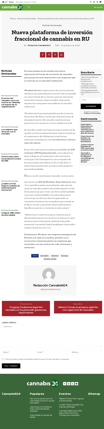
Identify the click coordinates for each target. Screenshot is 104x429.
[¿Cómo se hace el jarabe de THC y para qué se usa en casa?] (98, 147)
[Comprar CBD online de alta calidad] (11, 200)
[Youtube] (100, 2)
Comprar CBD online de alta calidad (10, 214)
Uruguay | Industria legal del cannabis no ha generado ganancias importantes (25, 310)
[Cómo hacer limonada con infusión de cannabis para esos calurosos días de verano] (98, 126)
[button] (29, 7)
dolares (55, 256)
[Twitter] (97, 2)
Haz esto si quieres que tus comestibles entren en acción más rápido (42, 400)
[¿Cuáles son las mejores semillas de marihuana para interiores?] (11, 171)
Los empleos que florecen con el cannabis (9, 131)
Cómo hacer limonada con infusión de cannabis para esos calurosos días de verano (87, 128)
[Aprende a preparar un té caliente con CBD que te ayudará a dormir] (98, 155)
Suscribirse (91, 106)
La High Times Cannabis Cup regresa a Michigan (71, 406)
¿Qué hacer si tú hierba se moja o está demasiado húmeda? (41, 409)
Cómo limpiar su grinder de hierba (41, 416)
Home (13, 18)
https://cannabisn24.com (50, 289)
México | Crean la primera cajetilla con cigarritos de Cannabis (78, 308)
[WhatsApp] (61, 54)
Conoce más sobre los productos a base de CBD (11, 158)
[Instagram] (94, 2)
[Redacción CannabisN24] (50, 274)
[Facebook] (90, 2)
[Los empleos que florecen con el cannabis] (11, 117)
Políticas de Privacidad (92, 113)
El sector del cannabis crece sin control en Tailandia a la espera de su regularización (10, 102)
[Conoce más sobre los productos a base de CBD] (11, 144)
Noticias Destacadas (26, 18)
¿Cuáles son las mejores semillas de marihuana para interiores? (10, 187)
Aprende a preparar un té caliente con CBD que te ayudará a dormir (87, 157)
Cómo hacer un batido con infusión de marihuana (87, 138)
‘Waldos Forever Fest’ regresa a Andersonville (71, 399)
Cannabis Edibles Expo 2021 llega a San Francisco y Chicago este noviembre (70, 413)
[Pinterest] (55, 54)
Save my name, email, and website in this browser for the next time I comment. (37, 359)
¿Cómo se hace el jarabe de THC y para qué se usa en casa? (87, 147)
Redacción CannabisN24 (39, 45)
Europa (64, 256)
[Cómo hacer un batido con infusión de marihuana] (98, 138)
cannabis (44, 256)
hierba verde (50, 259)
